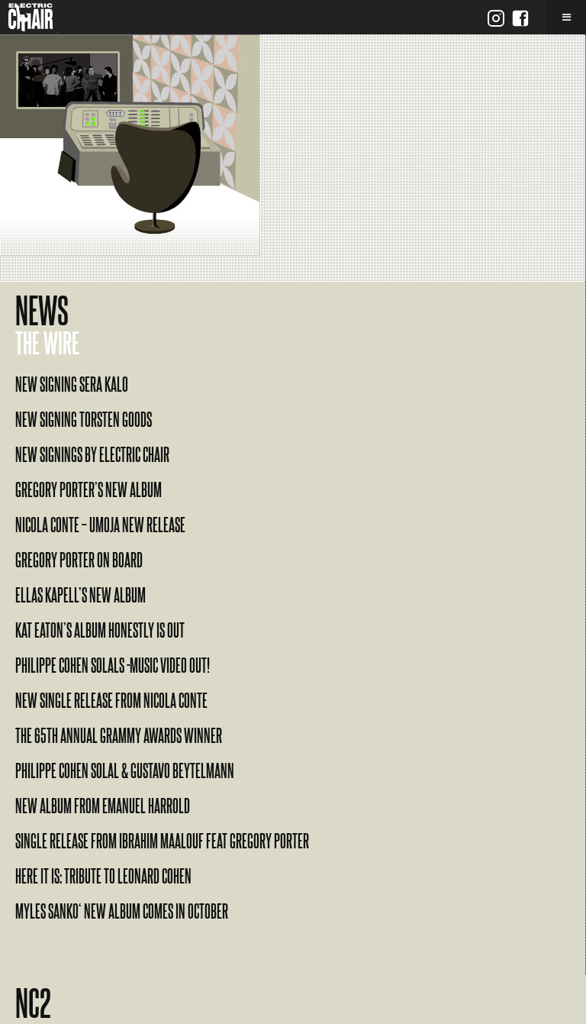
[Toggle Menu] (566, 17)
